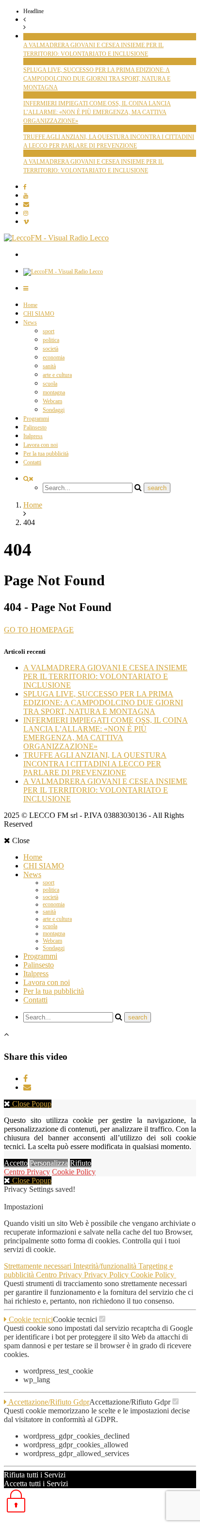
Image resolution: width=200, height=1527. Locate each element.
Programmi (36, 418)
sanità (49, 366)
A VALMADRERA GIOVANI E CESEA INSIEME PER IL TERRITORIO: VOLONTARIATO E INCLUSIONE (105, 676)
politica (51, 340)
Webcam (52, 401)
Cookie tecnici (30, 1319)
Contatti (32, 462)
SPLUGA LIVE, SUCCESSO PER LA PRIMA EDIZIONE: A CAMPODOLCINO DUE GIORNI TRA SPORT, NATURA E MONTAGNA (96, 79)
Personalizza (49, 1163)
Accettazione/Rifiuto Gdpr (48, 1402)
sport (48, 331)
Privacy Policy (107, 1275)
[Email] (26, 204)
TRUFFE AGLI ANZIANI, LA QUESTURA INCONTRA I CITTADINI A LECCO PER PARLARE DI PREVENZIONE (95, 764)
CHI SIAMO (38, 313)
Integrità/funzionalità (105, 1266)
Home (30, 305)
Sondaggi (54, 410)
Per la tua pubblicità (45, 453)
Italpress (33, 436)
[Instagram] (25, 213)
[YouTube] (25, 195)
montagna (34, 61)
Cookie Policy (74, 1172)
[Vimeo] (26, 222)
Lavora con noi (40, 444)
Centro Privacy (27, 1172)
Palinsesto (35, 427)
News (30, 322)
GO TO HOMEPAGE (39, 630)
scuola (50, 383)
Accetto (16, 1163)
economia (54, 357)
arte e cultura (57, 375)
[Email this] (27, 1087)
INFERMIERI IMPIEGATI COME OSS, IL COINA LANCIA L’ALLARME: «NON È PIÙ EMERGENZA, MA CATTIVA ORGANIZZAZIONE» (97, 112)
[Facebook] (25, 187)
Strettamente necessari (38, 1266)
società (50, 348)
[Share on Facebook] (25, 1078)
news (29, 36)
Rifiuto (80, 1163)
